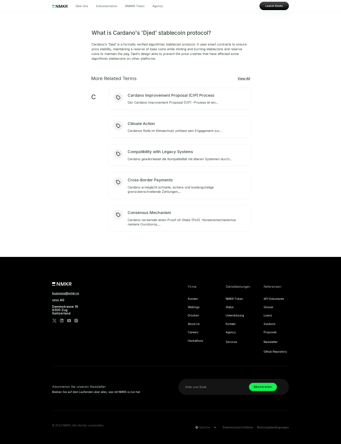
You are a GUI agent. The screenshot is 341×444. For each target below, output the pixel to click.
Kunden (193, 298)
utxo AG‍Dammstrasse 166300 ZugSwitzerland (65, 306)
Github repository (275, 351)
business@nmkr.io (65, 293)
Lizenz (268, 315)
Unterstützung (235, 315)
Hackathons (195, 340)
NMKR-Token (234, 298)
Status (230, 307)
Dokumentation (106, 6)
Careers (193, 332)
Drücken (193, 315)
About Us (194, 324)
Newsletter (271, 342)
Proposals (270, 332)
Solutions (269, 324)
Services (231, 342)
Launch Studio (274, 5)
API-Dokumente (274, 298)
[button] (204, 427)
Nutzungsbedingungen (273, 427)
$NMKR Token (135, 6)
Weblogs (194, 307)
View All (244, 78)
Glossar (268, 307)
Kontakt (230, 324)
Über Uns (82, 6)
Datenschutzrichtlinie (238, 427)
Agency (158, 6)
